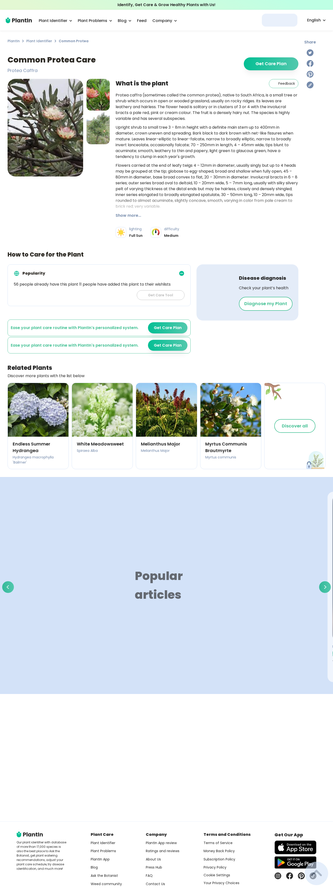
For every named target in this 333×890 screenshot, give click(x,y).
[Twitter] (310, 52)
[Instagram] (277, 875)
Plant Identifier (39, 41)
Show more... (128, 215)
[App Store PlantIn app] (295, 847)
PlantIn (14, 41)
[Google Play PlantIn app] (295, 862)
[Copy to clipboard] (310, 85)
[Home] (19, 20)
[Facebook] (310, 63)
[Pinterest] (310, 74)
